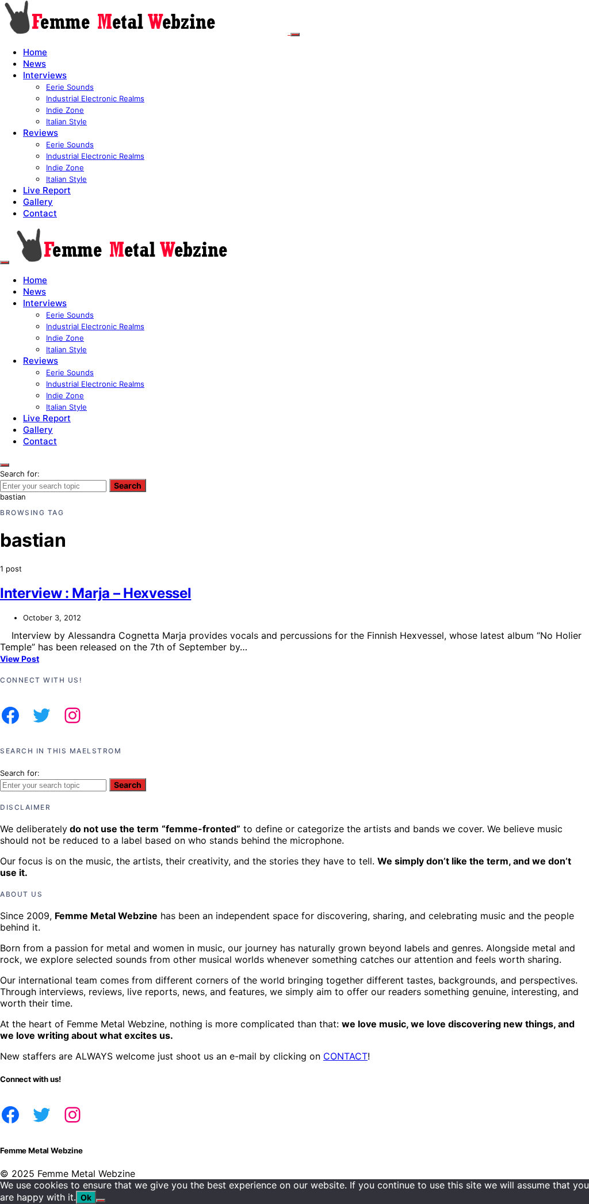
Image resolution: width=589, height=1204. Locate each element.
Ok (86, 1197)
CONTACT (345, 1056)
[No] (100, 1200)
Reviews (40, 132)
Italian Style (66, 121)
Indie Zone (65, 110)
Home (35, 52)
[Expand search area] (4, 262)
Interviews (45, 75)
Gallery (38, 201)
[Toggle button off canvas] (295, 34)
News (34, 63)
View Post (19, 659)
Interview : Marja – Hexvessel (95, 593)
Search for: (20, 473)
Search (127, 485)
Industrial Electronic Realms (95, 98)
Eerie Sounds (70, 87)
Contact (40, 213)
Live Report (47, 190)
